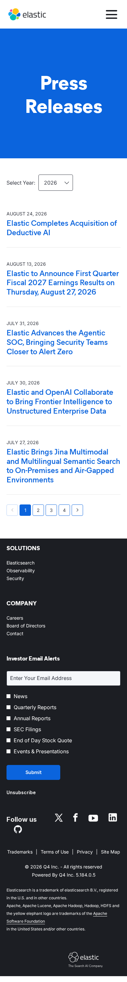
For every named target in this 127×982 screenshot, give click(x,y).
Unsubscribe (21, 792)
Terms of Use (55, 852)
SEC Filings (27, 729)
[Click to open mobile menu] (111, 14)
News (20, 696)
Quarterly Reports (35, 707)
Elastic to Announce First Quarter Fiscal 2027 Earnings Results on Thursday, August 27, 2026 (63, 283)
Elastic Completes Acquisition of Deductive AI (62, 228)
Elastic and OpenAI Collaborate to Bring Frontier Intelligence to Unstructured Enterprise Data (60, 402)
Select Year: (21, 182)
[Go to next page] (77, 510)
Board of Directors (34, 626)
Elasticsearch (28, 563)
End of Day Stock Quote (43, 740)
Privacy (85, 852)
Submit (33, 772)
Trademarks (20, 852)
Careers (23, 618)
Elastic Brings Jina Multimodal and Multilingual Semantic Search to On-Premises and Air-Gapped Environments (63, 465)
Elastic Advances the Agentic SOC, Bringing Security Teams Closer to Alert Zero (57, 342)
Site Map (110, 852)
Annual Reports (32, 718)
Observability (29, 570)
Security (23, 578)
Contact (23, 633)
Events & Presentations (41, 751)
